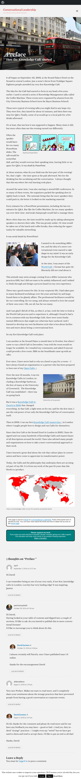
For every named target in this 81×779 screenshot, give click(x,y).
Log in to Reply (14, 595)
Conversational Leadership (19, 9)
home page (15, 523)
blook (26, 520)
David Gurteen (23, 645)
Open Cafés (29, 368)
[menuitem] (2, 2)
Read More (58, 776)
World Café (46, 267)
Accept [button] (41, 776)
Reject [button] (50, 776)
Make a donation (40, 538)
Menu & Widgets (77, 13)
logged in (23, 761)
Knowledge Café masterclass (47, 422)
